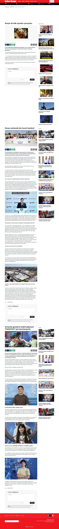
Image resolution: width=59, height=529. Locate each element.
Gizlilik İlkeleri (17, 515)
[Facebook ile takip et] (48, 515)
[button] (31, 45)
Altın (6, 3)
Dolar (29, 3)
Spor (35, 1)
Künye (10, 515)
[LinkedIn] (10, 45)
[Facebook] (6, 45)
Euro (39, 3)
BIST (17, 3)
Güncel (19, 1)
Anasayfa (6, 515)
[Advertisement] (29, 15)
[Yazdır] (14, 45)
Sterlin (49, 3)
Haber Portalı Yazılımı (30, 526)
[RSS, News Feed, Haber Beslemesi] (53, 515)
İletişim (13, 515)
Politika (31, 1)
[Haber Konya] (10, 1)
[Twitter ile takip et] (50, 515)
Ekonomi (27, 1)
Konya (23, 1)
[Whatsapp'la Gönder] (12, 45)
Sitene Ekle (22, 515)
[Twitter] (8, 45)
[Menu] (53, 1)
